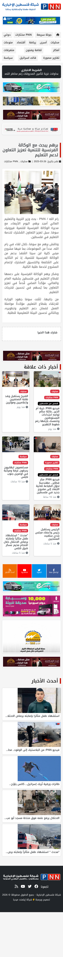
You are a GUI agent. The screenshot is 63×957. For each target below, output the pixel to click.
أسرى (43, 42)
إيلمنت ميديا (19, 899)
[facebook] (35, 886)
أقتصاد (21, 42)
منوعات (8, 42)
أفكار (56, 50)
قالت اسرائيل (28, 57)
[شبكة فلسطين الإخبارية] (31, 5)
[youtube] (22, 886)
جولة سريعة (44, 34)
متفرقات (9, 50)
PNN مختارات (23, 34)
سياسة (8, 57)
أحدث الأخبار (44, 680)
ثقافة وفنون (34, 50)
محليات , (23, 161)
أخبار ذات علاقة (41, 367)
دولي (7, 34)
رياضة (32, 42)
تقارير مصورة (51, 57)
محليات (55, 42)
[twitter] (29, 886)
